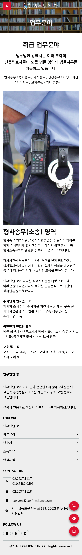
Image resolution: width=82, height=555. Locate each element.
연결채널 (9, 459)
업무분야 (9, 434)
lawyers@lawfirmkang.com (32, 500)
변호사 (7, 442)
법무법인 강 (11, 425)
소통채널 (9, 451)
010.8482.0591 (23, 483)
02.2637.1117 (22, 478)
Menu (75, 6)
